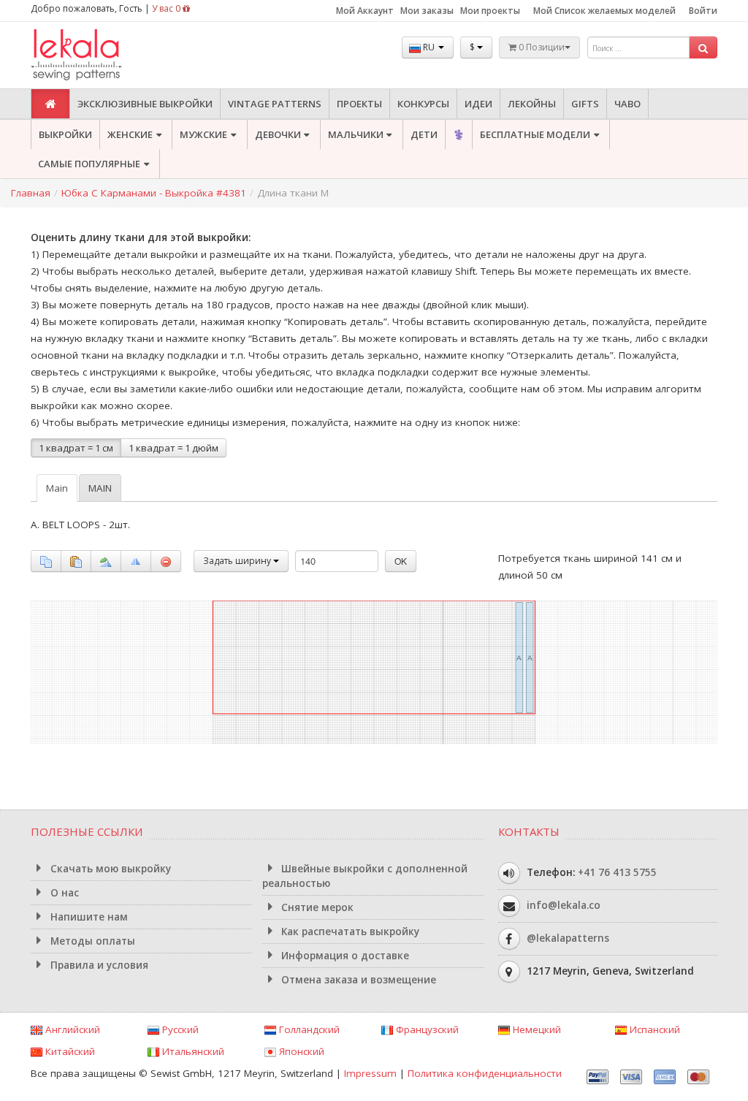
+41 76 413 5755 (617, 871)
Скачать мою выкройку (109, 868)
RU (429, 47)
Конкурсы (423, 103)
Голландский (308, 1029)
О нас (63, 892)
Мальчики (355, 134)
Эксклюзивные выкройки (145, 103)
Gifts (585, 103)
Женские (130, 134)
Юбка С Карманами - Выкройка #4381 (153, 192)
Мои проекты (490, 10)
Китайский (68, 1051)
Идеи (478, 103)
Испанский (653, 1029)
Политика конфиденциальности (485, 1073)
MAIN (100, 488)
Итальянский (191, 1051)
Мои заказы (427, 10)
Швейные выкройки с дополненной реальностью (365, 876)
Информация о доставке (343, 955)
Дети (424, 134)
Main (57, 488)
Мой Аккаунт (365, 10)
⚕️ (459, 134)
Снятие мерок (316, 907)
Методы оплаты (91, 941)
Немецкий (535, 1029)
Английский (71, 1029)
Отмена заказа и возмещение (357, 979)
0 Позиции (540, 47)
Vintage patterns (274, 103)
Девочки (278, 134)
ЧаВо (627, 103)
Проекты (359, 103)
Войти (703, 10)
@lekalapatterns (568, 937)
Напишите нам (87, 916)
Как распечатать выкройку (348, 931)
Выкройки (65, 134)
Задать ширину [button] (238, 561)
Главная (30, 192)
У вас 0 (167, 8)
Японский (300, 1051)
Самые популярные (89, 163)
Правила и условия (97, 965)
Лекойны (532, 103)
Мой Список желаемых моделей (604, 10)
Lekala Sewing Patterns (104, 55)
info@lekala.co (563, 904)
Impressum (370, 1073)
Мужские (203, 134)
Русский (179, 1029)
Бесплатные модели (535, 134)
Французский (426, 1029)
